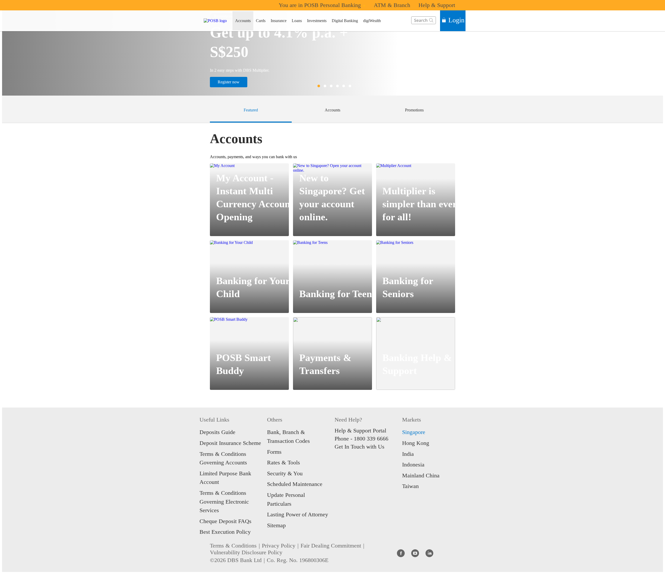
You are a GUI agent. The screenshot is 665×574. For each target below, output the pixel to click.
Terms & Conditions (233, 545)
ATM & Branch (392, 5)
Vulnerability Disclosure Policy (246, 552)
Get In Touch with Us (359, 446)
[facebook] (401, 553)
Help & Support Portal (360, 430)
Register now (229, 82)
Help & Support (436, 5)
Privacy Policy (278, 545)
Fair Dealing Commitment (331, 545)
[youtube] (415, 553)
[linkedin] (429, 553)
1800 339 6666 (371, 438)
